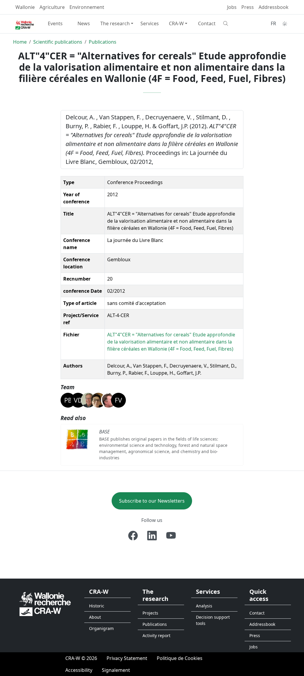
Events (55, 23)
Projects (150, 613)
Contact (207, 23)
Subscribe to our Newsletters (152, 501)
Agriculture (52, 7)
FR (273, 23)
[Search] (235, 23)
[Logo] (45, 603)
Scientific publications (57, 42)
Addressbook (274, 7)
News (83, 23)
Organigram (101, 628)
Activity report (156, 635)
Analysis (204, 606)
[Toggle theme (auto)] (284, 24)
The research (115, 23)
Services (149, 23)
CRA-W (176, 23)
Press (247, 7)
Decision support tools (213, 620)
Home (20, 42)
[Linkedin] (152, 535)
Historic (96, 606)
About (95, 617)
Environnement (86, 7)
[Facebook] (133, 535)
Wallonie (25, 7)
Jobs (232, 7)
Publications (102, 42)
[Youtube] (171, 535)
